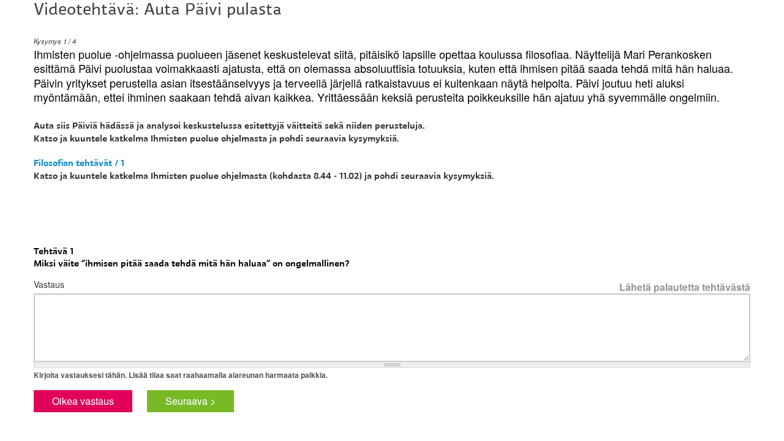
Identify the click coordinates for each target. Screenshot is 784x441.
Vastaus (49, 284)
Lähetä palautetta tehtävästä (684, 287)
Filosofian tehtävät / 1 (79, 163)
